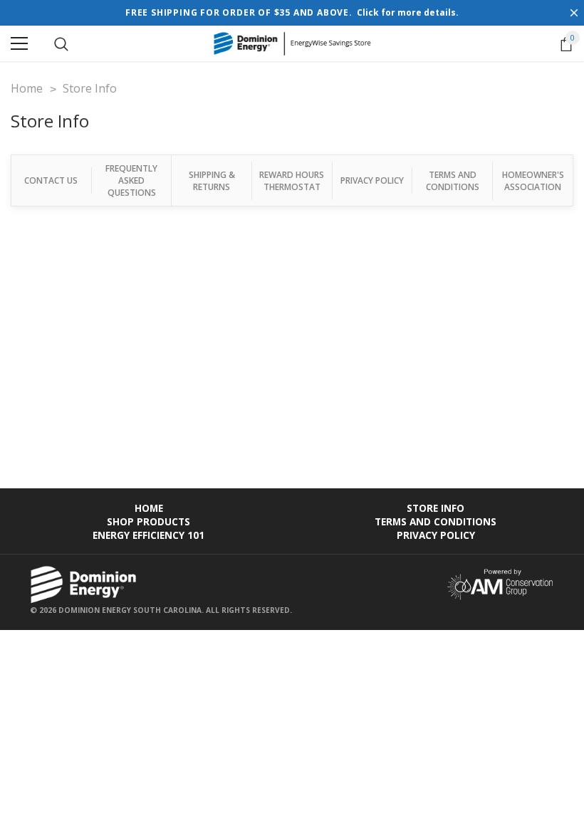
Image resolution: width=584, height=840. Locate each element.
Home (149, 508)
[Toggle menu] (19, 43)
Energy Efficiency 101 (148, 535)
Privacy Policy (372, 180)
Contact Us (51, 180)
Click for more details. (408, 12)
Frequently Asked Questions (131, 180)
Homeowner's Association (533, 181)
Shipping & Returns (212, 181)
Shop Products (148, 521)
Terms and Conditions (452, 181)
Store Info (435, 508)
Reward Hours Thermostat (291, 181)
